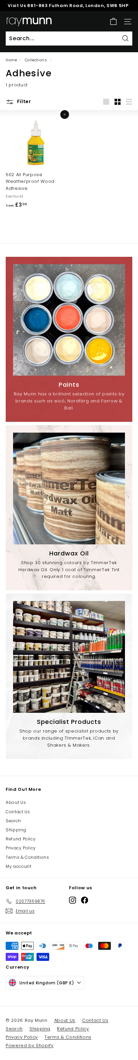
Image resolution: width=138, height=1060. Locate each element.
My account (18, 866)
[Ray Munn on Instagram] (72, 900)
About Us (16, 802)
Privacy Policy (21, 848)
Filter (23, 101)
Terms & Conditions (27, 857)
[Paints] (69, 320)
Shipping (16, 830)
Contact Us (18, 812)
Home (11, 60)
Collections (36, 60)
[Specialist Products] (69, 657)
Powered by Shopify (30, 1045)
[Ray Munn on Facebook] (84, 900)
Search (13, 821)
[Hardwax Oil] (69, 488)
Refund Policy (21, 839)
